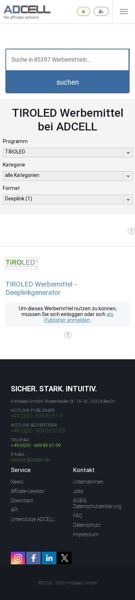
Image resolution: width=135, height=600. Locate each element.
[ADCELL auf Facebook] (33, 558)
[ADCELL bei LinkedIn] (49, 558)
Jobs (78, 491)
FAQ (77, 516)
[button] (67, 82)
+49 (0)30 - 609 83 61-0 (36, 416)
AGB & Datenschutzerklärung (97, 503)
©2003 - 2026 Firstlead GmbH (68, 583)
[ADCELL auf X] (64, 558)
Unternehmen (88, 482)
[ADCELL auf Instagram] (18, 558)
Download (22, 500)
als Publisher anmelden (79, 317)
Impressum (86, 534)
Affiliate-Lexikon (27, 491)
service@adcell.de (30, 460)
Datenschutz (86, 525)
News (17, 482)
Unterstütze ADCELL (33, 519)
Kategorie (14, 165)
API (14, 510)
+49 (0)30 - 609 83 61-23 (38, 431)
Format (11, 188)
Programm (15, 141)
